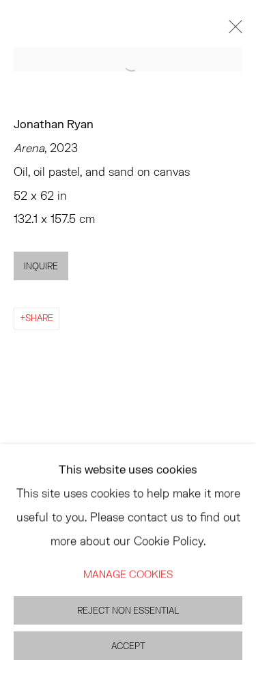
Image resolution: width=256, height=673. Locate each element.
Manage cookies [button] (128, 573)
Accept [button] (128, 645)
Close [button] (232, 30)
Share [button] (39, 318)
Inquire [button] (41, 266)
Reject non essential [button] (128, 610)
